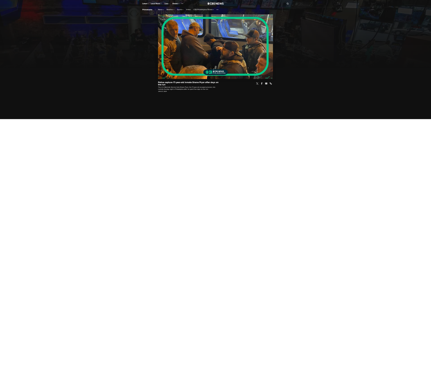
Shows (175, 3)
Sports (179, 10)
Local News (156, 3)
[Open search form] (288, 4)
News (160, 10)
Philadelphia (147, 10)
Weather (169, 10)
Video (188, 10)
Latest (145, 3)
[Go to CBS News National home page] (215, 3)
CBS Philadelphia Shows (203, 10)
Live (166, 3)
